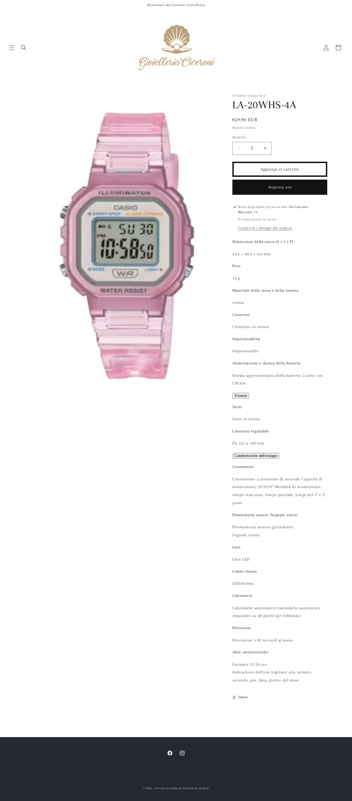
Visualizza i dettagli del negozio (265, 228)
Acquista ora (280, 187)
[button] (12, 48)
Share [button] (243, 697)
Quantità (239, 137)
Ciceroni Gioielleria (168, 788)
